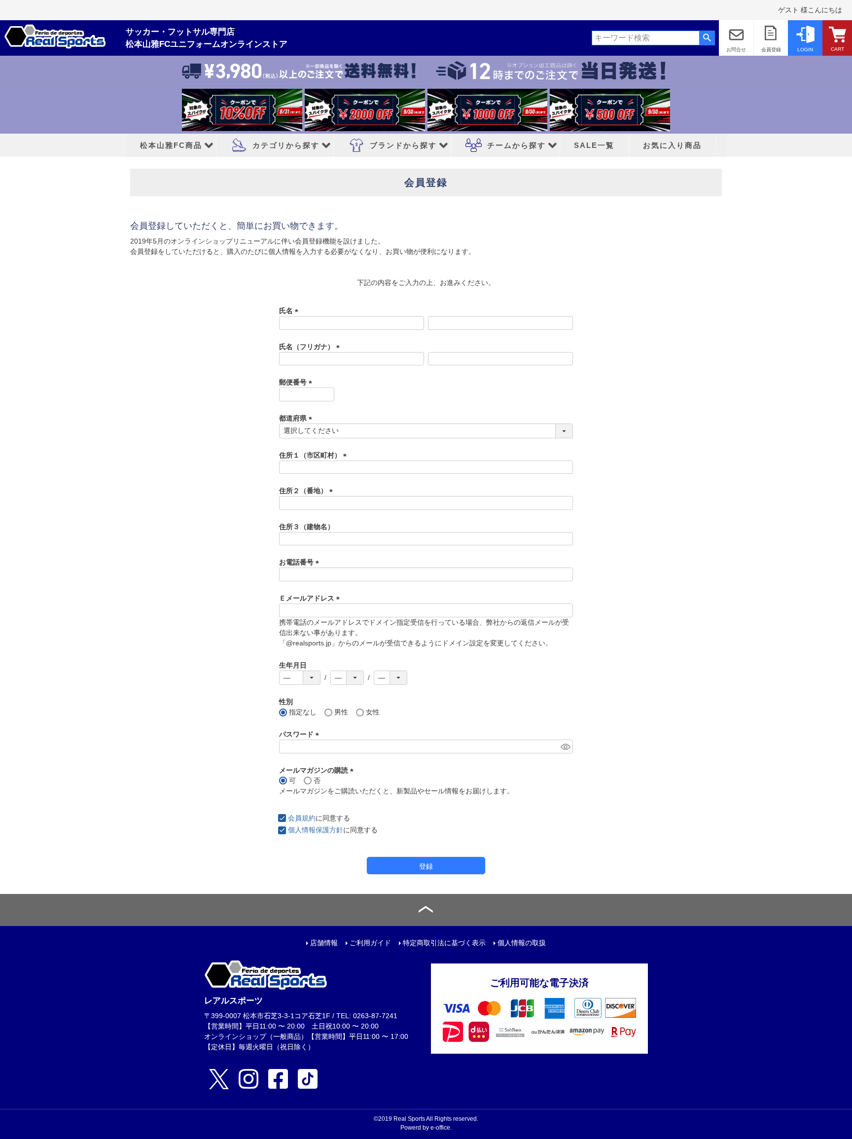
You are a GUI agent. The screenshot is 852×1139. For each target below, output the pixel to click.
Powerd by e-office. (426, 1127)
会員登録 (771, 49)
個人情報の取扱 (521, 943)
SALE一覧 (594, 145)
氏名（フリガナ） (311, 347)
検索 (706, 38)
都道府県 (297, 418)
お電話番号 (300, 562)
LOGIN (805, 49)
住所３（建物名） (306, 527)
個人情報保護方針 (315, 830)
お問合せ (736, 49)
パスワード (300, 734)
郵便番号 (297, 382)
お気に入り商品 (672, 145)
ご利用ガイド (370, 943)
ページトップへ (426, 910)
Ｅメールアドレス (311, 598)
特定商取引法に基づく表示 (444, 943)
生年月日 (293, 665)
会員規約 (302, 818)
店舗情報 (324, 943)
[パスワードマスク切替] (565, 746)
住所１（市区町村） (314, 455)
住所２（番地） (307, 491)
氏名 (290, 311)
